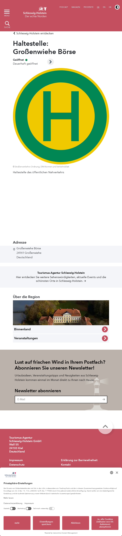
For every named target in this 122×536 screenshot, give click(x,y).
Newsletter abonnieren (38, 390)
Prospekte (88, 7)
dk (110, 7)
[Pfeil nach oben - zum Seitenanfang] (105, 426)
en (104, 7)
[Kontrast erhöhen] (117, 7)
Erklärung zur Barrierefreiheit (79, 460)
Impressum (16, 460)
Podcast (64, 7)
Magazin (76, 7)
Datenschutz (17, 464)
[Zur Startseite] (35, 11)
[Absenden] (103, 399)
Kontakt (66, 464)
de (98, 7)
